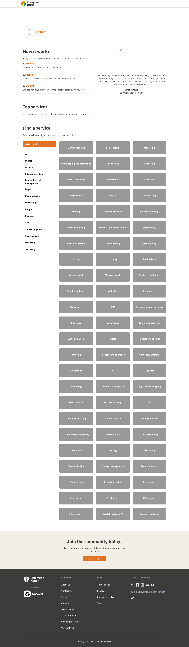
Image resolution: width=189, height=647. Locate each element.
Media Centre (67, 609)
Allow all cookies (131, 341)
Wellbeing (30, 249)
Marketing (30, 202)
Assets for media (69, 615)
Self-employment (34, 229)
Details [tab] (94, 312)
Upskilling (30, 242)
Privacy (100, 590)
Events (77, 3)
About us (65, 584)
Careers (65, 603)
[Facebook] (137, 585)
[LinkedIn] (147, 585)
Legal (28, 189)
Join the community (49, 3)
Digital (28, 160)
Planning (29, 216)
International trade (35, 174)
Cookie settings (93, 341)
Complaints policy (105, 597)
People (28, 209)
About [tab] (133, 312)
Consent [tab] (56, 312)
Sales (27, 222)
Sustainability (32, 236)
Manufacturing (32, 196)
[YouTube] (152, 585)
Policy (64, 597)
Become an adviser (134, 3)
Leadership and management (33, 182)
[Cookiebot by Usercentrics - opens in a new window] (138, 304)
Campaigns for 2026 (71, 621)
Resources (65, 3)
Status (100, 603)
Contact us (66, 590)
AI (26, 154)
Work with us (67, 627)
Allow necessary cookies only (57, 341)
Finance (29, 167)
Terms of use (103, 584)
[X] (132, 585)
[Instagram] (142, 585)
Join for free (159, 3)
